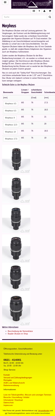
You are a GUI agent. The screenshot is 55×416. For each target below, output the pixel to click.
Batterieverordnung (11, 385)
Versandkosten (44, 411)
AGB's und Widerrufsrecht (14, 383)
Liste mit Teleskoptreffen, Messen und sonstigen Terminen (27, 395)
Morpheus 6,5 (10, 111)
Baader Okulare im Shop (18, 334)
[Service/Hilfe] (39, 11)
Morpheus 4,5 (10, 104)
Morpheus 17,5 (11, 139)
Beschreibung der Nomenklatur (20, 331)
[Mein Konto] (44, 11)
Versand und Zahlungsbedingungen (18, 378)
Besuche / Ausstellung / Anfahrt (16, 397)
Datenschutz (9, 403)
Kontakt (7, 375)
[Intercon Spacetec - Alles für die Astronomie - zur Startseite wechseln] (32, 4)
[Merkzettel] (34, 11)
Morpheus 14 (10, 132)
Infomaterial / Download (13, 400)
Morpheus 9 (10, 118)
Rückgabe (8, 380)
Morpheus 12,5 (11, 125)
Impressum (8, 405)
